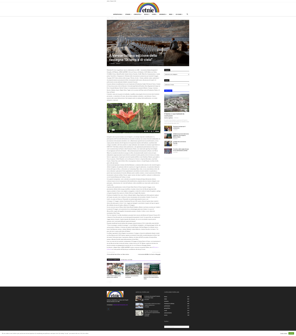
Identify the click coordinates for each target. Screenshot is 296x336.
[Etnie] (148, 7)
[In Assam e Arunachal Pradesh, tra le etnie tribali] (139, 298)
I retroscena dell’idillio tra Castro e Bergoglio (149, 254)
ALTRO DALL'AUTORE (126, 259)
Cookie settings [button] (283, 333)
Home (108, 18)
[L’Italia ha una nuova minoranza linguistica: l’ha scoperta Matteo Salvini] (152, 268)
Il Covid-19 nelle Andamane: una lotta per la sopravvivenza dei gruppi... (152, 312)
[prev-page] (108, 282)
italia (116, 18)
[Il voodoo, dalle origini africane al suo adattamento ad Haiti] (168, 151)
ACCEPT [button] (291, 333)
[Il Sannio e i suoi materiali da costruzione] (133, 268)
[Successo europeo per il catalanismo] (168, 128)
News (114, 52)
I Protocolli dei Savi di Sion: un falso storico (118, 254)
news (170, 14)
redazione (112, 63)
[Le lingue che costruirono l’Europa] (168, 143)
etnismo (127, 14)
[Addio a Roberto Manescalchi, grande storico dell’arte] (115, 268)
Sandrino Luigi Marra (168, 117)
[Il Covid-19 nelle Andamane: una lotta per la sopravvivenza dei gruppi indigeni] (139, 313)
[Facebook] (108, 309)
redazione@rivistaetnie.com (120, 305)
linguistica (137, 14)
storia (154, 14)
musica (146, 14)
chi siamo (179, 14)
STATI (112, 18)
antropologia (117, 14)
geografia (162, 14)
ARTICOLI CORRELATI (113, 259)
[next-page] (110, 282)
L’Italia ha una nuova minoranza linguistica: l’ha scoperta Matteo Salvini (151, 277)
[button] (187, 14)
